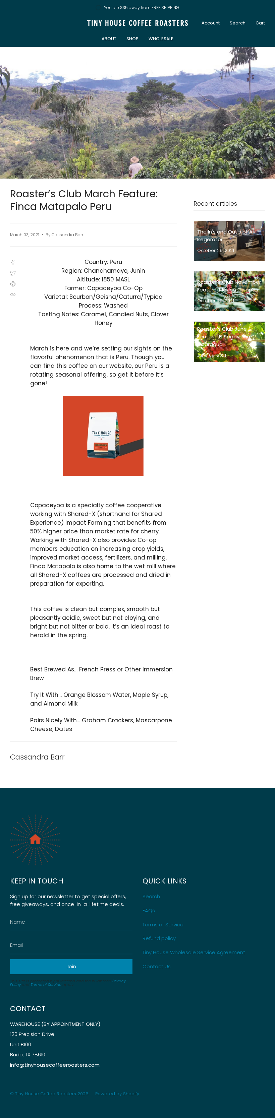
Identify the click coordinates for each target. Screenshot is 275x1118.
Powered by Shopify (117, 1094)
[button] (109, 39)
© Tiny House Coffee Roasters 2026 (49, 1094)
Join (71, 966)
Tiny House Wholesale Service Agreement (194, 952)
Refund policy (159, 938)
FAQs (149, 910)
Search (151, 896)
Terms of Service (46, 984)
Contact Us (157, 966)
